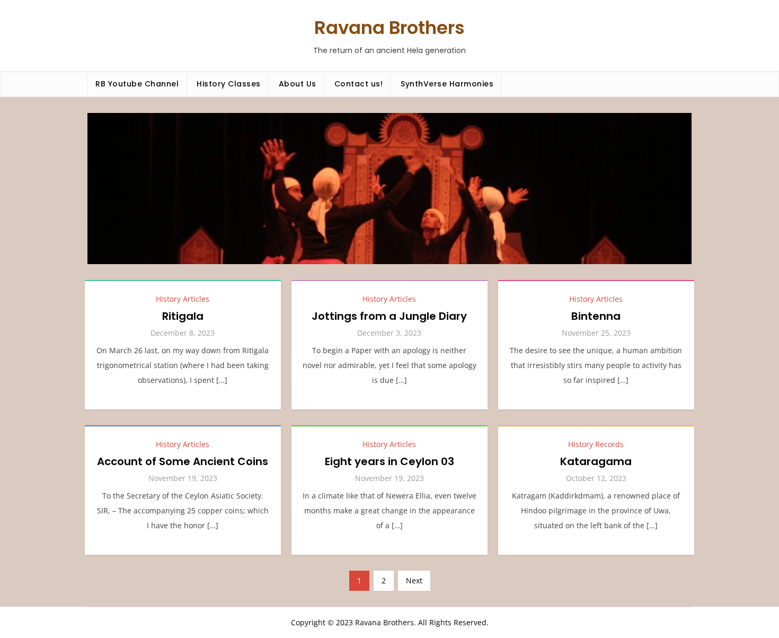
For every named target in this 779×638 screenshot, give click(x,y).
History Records (596, 444)
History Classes (229, 83)
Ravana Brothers (389, 27)
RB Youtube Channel (137, 83)
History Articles (182, 299)
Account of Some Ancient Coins (182, 461)
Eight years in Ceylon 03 (389, 461)
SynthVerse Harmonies (447, 83)
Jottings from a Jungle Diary (389, 316)
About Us (297, 83)
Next (414, 580)
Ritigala (182, 316)
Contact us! (358, 83)
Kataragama (596, 461)
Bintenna (596, 316)
